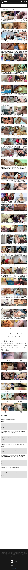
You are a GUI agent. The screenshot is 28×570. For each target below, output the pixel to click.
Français (4, 554)
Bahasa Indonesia (16, 555)
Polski (9, 553)
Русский (21, 553)
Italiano (2, 553)
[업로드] (26, 1)
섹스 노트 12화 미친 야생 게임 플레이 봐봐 (10, 467)
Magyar (19, 552)
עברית (6, 553)
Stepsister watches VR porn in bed (8, 419)
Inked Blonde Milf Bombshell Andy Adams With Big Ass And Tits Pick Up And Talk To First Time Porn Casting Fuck (13, 456)
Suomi (3, 552)
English (15, 554)
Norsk (24, 556)
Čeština (15, 552)
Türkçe (10, 555)
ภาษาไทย (12, 554)
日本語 (18, 558)
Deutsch (20, 554)
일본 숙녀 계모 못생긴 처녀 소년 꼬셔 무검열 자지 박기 (12, 444)
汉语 (6, 552)
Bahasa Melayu (5, 555)
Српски (20, 556)
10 (15, 336)
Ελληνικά (24, 554)
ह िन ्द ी (10, 552)
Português (23, 555)
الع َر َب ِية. (23, 552)
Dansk (7, 554)
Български (10, 558)
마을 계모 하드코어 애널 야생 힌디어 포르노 (10, 437)
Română (13, 553)
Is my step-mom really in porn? (7, 461)
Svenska (17, 553)
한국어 (14, 558)
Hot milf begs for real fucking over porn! (9, 449)
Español (25, 553)
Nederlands (4, 556)
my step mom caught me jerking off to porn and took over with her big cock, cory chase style (13, 432)
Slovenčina (16, 556)
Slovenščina (10, 556)
